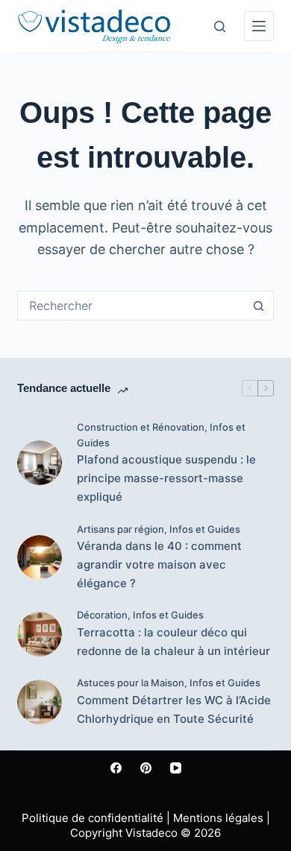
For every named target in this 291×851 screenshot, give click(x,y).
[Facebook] (116, 768)
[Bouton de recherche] (259, 305)
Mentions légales (218, 818)
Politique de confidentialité (92, 818)
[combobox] (131, 305)
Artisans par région (120, 529)
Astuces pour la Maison (130, 683)
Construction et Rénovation (140, 427)
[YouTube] (175, 768)
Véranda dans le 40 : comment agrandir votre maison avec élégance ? (159, 564)
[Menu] (259, 26)
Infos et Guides (204, 529)
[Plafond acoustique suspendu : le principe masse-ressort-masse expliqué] (39, 462)
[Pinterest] (145, 768)
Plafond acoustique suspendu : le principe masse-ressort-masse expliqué (166, 478)
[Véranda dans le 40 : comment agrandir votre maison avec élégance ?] (39, 557)
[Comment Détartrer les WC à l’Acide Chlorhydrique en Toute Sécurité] (39, 702)
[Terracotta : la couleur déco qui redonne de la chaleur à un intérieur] (39, 634)
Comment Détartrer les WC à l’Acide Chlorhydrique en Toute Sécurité (174, 709)
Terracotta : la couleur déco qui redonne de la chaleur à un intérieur (173, 641)
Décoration (102, 615)
